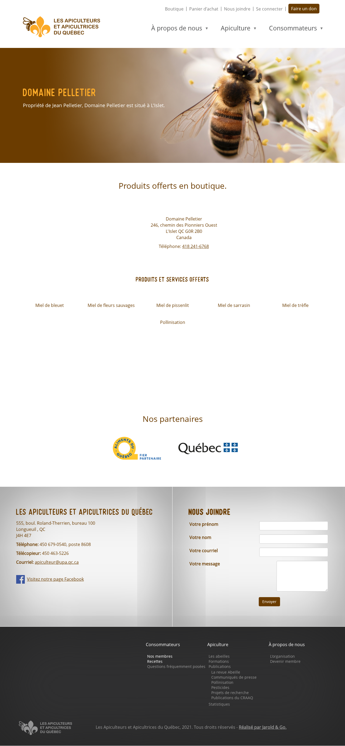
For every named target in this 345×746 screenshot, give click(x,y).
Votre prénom (203, 524)
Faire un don (304, 9)
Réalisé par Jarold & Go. (263, 727)
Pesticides (220, 687)
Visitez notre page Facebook (55, 579)
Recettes (155, 661)
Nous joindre (237, 9)
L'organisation (282, 656)
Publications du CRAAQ (232, 697)
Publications (220, 666)
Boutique (174, 9)
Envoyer (269, 601)
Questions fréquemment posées (176, 666)
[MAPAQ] (208, 448)
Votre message (204, 564)
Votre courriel (203, 551)
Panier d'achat (203, 9)
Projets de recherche (230, 692)
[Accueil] (64, 27)
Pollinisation (222, 682)
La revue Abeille (225, 672)
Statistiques (219, 704)
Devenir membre (285, 661)
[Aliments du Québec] (137, 448)
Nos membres (159, 656)
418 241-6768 (195, 246)
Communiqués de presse (234, 677)
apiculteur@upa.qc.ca (57, 562)
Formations (219, 661)
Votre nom (200, 537)
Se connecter (269, 9)
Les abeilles (219, 656)
